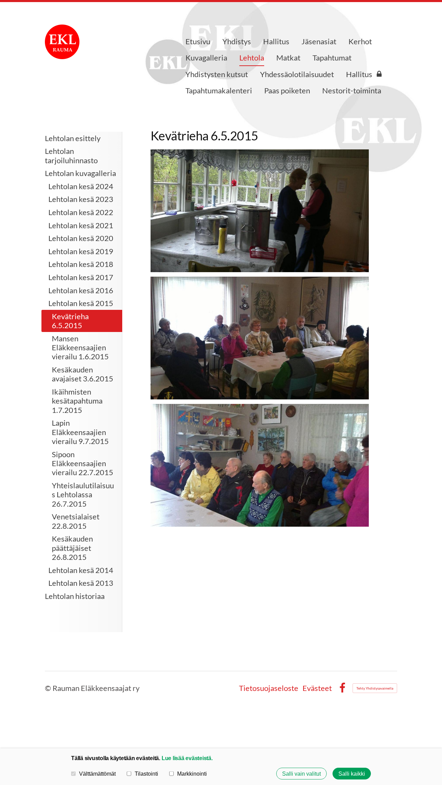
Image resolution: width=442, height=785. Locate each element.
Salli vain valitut (301, 773)
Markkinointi (192, 773)
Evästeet (317, 688)
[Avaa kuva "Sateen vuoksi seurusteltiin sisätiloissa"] (260, 338)
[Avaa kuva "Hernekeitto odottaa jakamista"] (260, 210)
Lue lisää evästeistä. (187, 758)
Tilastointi (146, 773)
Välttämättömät (97, 773)
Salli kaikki (351, 773)
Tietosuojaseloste (268, 688)
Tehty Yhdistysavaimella (374, 688)
